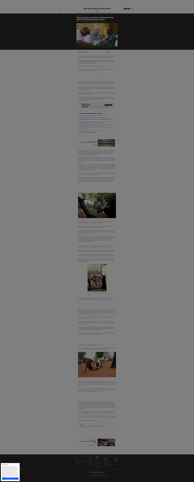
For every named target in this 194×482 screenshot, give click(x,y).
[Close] (18, 464)
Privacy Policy (4, 476)
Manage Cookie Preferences (10, 478)
